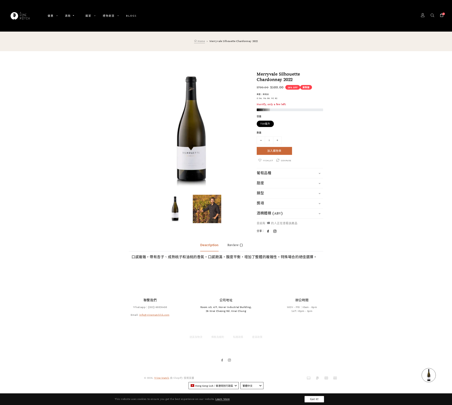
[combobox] (214, 385)
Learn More (222, 399)
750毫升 (265, 123)
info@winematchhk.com (154, 314)
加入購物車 (274, 150)
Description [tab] (209, 245)
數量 (259, 132)
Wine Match (161, 377)
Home (201, 41)
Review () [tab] (235, 245)
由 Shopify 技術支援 (182, 377)
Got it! (314, 399)
